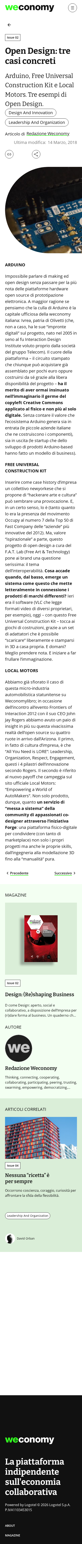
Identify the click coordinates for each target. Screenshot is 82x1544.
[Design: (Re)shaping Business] (41, 939)
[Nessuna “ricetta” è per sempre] (41, 1138)
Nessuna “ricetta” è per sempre (27, 1178)
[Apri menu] (72, 7)
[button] (9, 154)
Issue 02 (13, 37)
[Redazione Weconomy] (18, 1048)
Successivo (63, 873)
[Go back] (9, 25)
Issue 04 (13, 1165)
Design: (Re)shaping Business (39, 994)
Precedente (19, 873)
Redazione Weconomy (47, 133)
